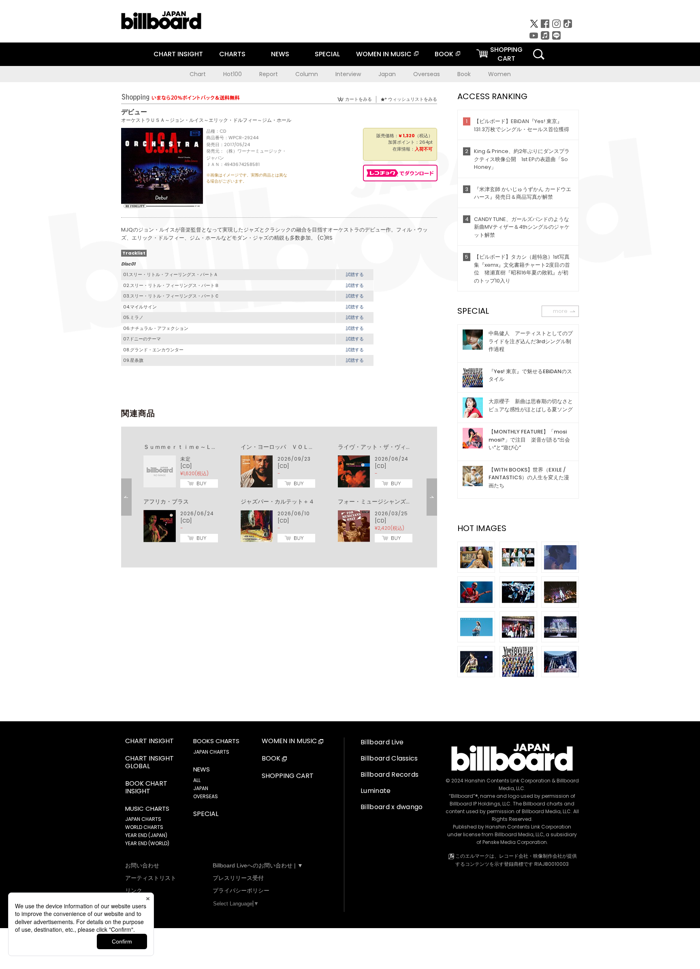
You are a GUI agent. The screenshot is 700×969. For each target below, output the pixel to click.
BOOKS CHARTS (216, 741)
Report (268, 74)
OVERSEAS (205, 796)
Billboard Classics (389, 758)
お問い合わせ (142, 865)
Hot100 (232, 74)
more (560, 311)
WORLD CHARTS (144, 827)
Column (306, 74)
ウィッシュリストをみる (412, 99)
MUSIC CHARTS (147, 808)
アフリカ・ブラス (166, 501)
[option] (279, 493)
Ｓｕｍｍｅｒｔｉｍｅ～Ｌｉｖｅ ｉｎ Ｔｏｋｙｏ (211, 447)
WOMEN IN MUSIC (384, 54)
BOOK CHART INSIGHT (146, 787)
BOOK (444, 54)
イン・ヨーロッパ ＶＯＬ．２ (280, 447)
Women (499, 74)
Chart (198, 74)
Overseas (426, 74)
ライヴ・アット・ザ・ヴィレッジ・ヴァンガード (400, 447)
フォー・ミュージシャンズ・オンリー (386, 501)
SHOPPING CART (288, 776)
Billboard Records (389, 774)
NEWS (280, 54)
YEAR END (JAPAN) (146, 835)
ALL (197, 780)
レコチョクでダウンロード (400, 173)
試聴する (355, 274)
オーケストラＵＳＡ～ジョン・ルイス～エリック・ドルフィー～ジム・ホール (206, 120)
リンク (133, 890)
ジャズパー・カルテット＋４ (277, 501)
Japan (387, 74)
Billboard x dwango (392, 807)
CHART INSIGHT (178, 54)
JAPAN (200, 788)
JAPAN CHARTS (143, 819)
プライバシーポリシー (241, 890)
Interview (348, 74)
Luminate (376, 790)
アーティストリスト (150, 878)
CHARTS (232, 54)
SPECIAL (327, 54)
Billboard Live (382, 742)
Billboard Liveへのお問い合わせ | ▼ (258, 865)
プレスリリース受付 (238, 878)
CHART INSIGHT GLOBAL (149, 762)
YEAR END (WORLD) (147, 843)
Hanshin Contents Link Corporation (508, 780)
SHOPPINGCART (506, 54)
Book (464, 74)
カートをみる (358, 99)
